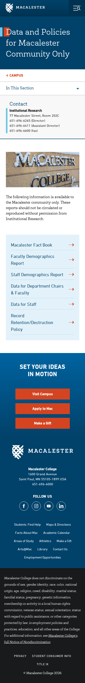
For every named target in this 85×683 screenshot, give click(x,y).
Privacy (20, 656)
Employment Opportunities (42, 557)
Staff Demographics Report (37, 274)
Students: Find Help (27, 524)
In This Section (20, 88)
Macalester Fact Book (31, 244)
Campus (17, 75)
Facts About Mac (26, 533)
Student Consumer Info (51, 656)
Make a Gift (42, 423)
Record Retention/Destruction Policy (32, 322)
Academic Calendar (56, 533)
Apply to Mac (42, 408)
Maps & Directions (58, 524)
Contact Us (60, 549)
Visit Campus (42, 394)
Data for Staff (25, 304)
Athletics (45, 541)
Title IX (43, 664)
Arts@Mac (25, 549)
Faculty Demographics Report (32, 260)
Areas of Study (24, 541)
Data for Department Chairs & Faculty (37, 289)
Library (42, 549)
